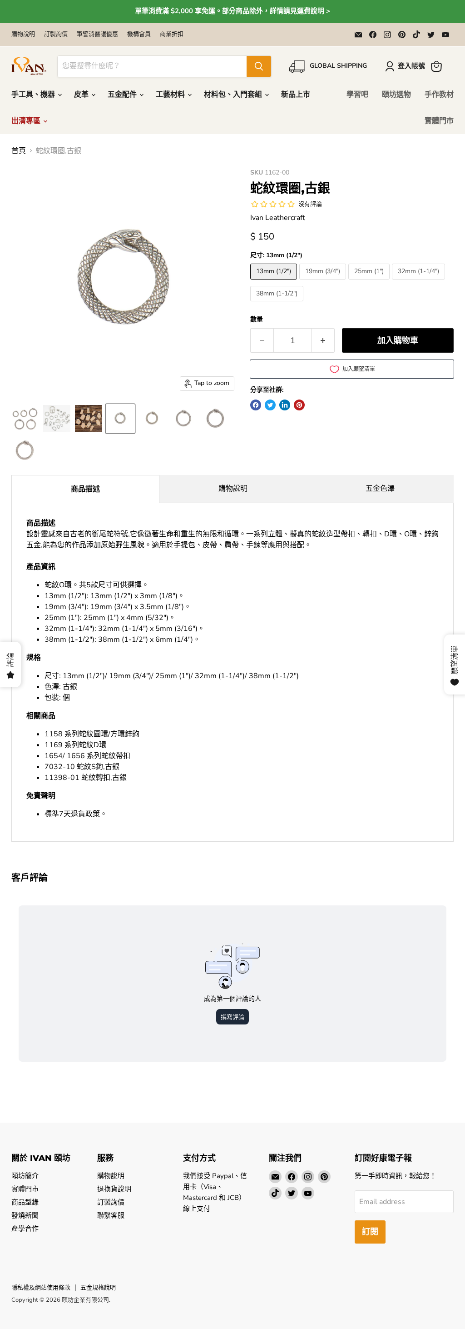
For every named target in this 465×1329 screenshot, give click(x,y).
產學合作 (25, 1228)
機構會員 (139, 34)
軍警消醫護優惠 (97, 34)
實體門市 (439, 121)
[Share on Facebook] (255, 405)
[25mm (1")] (370, 282)
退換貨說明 (114, 1189)
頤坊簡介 (25, 1175)
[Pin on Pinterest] (299, 405)
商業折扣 (171, 34)
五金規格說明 (98, 1288)
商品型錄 (25, 1202)
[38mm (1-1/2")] (278, 304)
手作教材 (439, 95)
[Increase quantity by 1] (323, 340)
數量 (256, 319)
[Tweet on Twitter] (270, 405)
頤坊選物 (396, 95)
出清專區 (26, 121)
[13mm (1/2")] (274, 282)
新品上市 (295, 95)
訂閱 (370, 1231)
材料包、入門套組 (234, 95)
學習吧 (357, 95)
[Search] (259, 66)
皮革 (82, 95)
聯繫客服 (110, 1215)
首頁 (18, 151)
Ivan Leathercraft (277, 218)
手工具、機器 (34, 95)
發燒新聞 (25, 1215)
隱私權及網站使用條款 (40, 1288)
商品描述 (85, 489)
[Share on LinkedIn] (284, 405)
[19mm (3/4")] (323, 282)
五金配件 (123, 95)
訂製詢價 (56, 34)
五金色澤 (380, 489)
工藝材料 (171, 95)
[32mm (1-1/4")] (419, 282)
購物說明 (23, 34)
